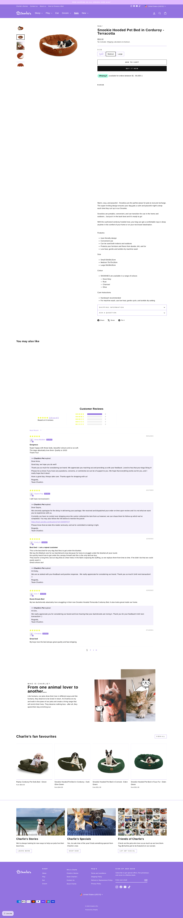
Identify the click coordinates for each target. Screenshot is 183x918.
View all (160, 736)
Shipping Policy (96, 877)
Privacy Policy (96, 884)
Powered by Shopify (91, 909)
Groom (65, 13)
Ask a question (107, 313)
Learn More (24, 851)
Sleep (38, 13)
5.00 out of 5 (54, 418)
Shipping (110, 42)
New (84, 13)
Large (120, 54)
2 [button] (90, 650)
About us (43, 6)
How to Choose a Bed (56, 6)
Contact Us (71, 880)
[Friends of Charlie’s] (142, 822)
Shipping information (111, 307)
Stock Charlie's (72, 877)
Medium (111, 54)
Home (99, 26)
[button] (80, 414)
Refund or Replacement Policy (102, 880)
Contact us (34, 6)
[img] (35, 436)
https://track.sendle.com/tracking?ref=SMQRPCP (50, 522)
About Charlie (71, 884)
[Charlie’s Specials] (91, 822)
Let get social (127, 851)
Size (99, 49)
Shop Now (74, 851)
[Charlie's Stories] (40, 822)
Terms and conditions (98, 873)
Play (48, 13)
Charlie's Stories (22, 6)
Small (101, 54)
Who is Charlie (72, 870)
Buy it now (132, 68)
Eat (57, 13)
